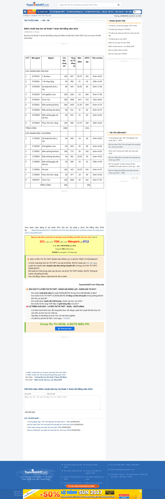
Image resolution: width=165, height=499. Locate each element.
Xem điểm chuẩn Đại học (73, 471)
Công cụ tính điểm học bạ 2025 (73, 478)
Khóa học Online (92, 465)
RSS (139, 16)
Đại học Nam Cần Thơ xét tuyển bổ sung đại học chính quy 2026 (51, 424)
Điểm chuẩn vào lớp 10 (94, 483)
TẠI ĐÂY (66, 318)
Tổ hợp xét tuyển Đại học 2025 (73, 484)
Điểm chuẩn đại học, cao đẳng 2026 (121, 46)
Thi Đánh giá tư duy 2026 (118, 39)
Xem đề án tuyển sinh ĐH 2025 (73, 466)
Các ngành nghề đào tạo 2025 (94, 478)
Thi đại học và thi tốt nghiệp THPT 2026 (123, 26)
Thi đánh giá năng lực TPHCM (119, 29)
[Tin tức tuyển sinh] (37, 4)
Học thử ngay (91, 263)
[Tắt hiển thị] (97, 486)
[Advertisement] (65, 50)
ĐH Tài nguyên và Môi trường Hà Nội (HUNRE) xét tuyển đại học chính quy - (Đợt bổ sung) (124, 165)
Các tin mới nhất (31, 418)
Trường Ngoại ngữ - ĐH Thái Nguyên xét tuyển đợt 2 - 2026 (49, 422)
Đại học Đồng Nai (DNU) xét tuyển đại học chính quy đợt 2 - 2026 (124, 172)
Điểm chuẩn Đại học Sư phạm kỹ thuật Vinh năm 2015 (47, 372)
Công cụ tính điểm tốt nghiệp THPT (93, 472)
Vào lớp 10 (34, 15)
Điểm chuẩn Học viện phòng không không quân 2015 (46, 375)
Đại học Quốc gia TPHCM (118, 54)
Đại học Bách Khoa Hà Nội (118, 50)
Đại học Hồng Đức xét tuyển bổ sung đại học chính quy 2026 (49, 430)
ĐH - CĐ (41, 15)
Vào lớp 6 (27, 15)
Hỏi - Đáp (48, 15)
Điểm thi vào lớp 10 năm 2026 (119, 43)
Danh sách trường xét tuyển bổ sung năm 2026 (44, 427)
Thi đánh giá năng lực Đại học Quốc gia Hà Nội (124, 34)
